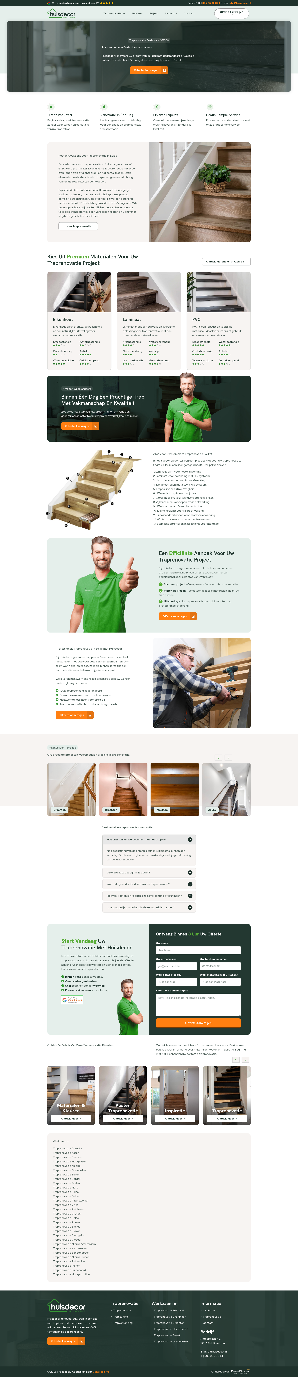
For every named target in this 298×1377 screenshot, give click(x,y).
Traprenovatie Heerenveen (171, 1329)
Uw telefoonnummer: (214, 959)
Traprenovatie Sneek (167, 1335)
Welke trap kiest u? (168, 975)
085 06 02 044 (211, 3)
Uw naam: (162, 943)
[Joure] (123, 789)
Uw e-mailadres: (166, 959)
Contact (208, 1323)
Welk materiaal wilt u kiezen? (219, 975)
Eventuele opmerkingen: (172, 990)
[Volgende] (228, 757)
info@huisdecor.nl (240, 3)
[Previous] (218, 757)
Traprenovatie (122, 1310)
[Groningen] (226, 789)
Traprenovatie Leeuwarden (171, 1341)
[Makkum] (71, 789)
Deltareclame (101, 1371)
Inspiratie (209, 1310)
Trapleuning (120, 1316)
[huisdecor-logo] (61, 14)
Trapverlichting (123, 1323)
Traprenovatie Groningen (170, 1316)
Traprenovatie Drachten (169, 1323)
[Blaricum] (175, 789)
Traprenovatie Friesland (169, 1310)
